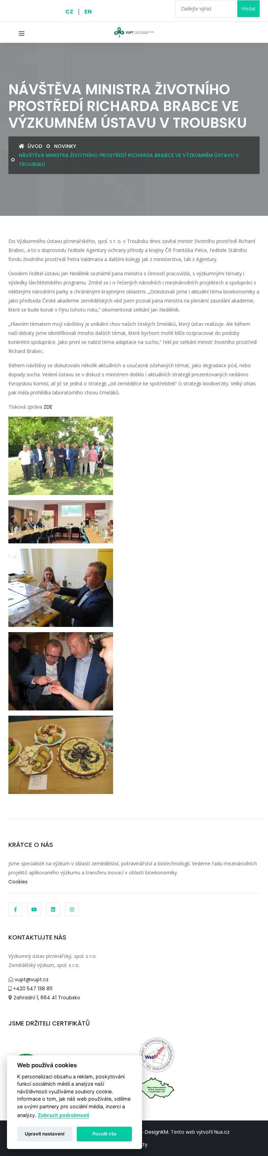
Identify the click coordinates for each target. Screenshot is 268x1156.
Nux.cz (222, 1132)
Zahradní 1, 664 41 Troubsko (46, 997)
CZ (69, 12)
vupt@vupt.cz (31, 979)
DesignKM (156, 1132)
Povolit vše (104, 1134)
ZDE (48, 406)
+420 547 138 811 (32, 988)
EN (88, 12)
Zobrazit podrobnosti (63, 1115)
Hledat (248, 8)
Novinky (65, 146)
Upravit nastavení (44, 1134)
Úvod (34, 146)
